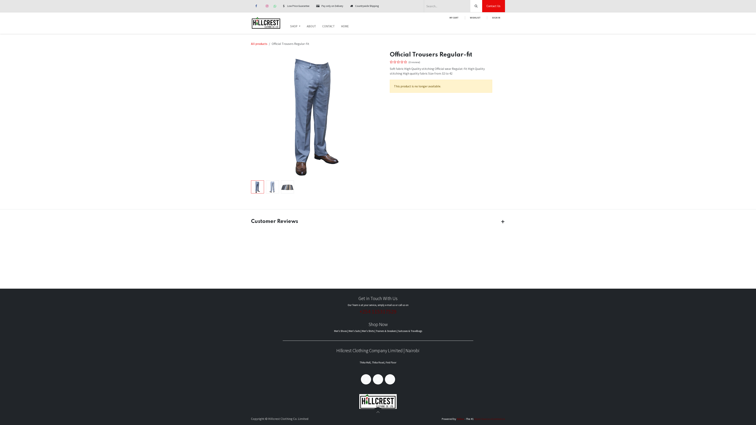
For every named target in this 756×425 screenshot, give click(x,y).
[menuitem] (295, 26)
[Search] (476, 6)
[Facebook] (256, 6)
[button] (257, 115)
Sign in (496, 17)
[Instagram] (267, 6)
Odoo (461, 419)
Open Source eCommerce (489, 419)
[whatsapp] (275, 6)
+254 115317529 (378, 311)
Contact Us (493, 6)
